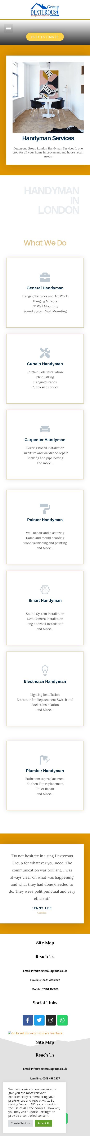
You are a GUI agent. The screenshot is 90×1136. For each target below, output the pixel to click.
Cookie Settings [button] (21, 1123)
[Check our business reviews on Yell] (48, 1033)
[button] (8, 28)
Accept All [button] (44, 1123)
